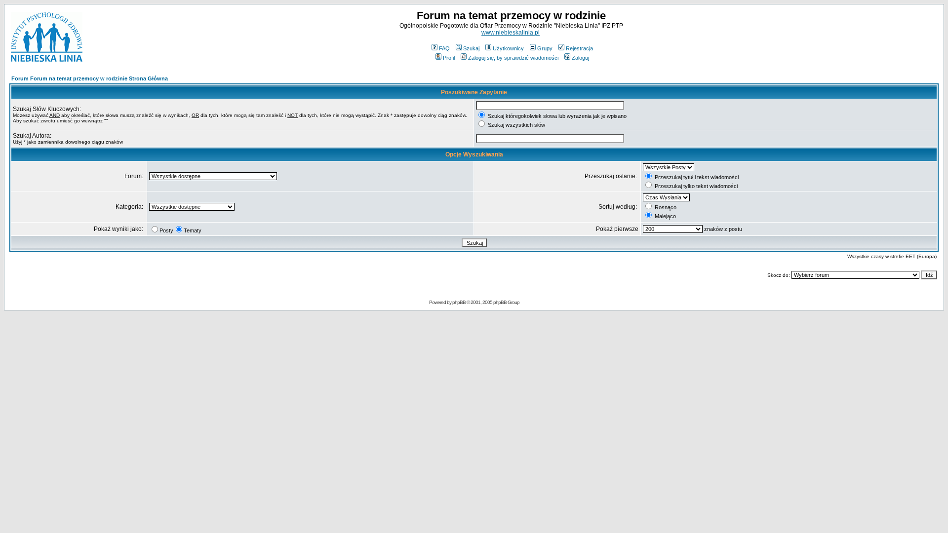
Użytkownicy (508, 48)
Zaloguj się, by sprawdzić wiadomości (513, 58)
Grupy (545, 48)
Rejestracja (579, 48)
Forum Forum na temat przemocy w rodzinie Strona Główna (89, 78)
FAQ (444, 48)
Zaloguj (580, 58)
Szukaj (471, 48)
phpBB (459, 302)
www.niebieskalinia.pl (510, 32)
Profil (449, 58)
